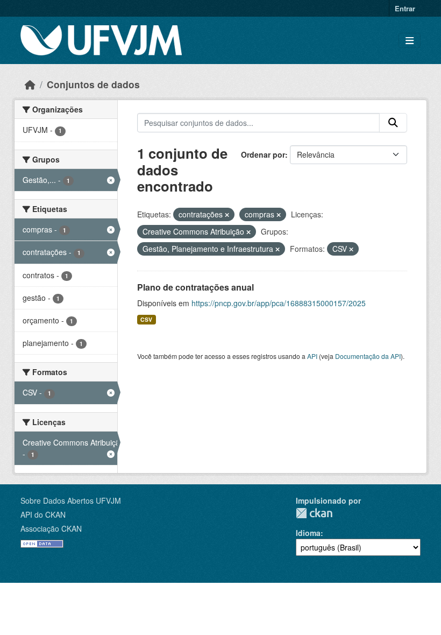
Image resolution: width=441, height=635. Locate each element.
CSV (146, 319)
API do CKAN (43, 514)
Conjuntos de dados (93, 84)
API (312, 356)
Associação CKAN (51, 528)
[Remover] (227, 214)
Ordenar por (263, 154)
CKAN (314, 513)
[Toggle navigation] (410, 40)
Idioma (308, 532)
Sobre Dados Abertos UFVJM (70, 500)
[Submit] (393, 122)
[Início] (30, 84)
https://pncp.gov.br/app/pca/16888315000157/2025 (278, 303)
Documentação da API (368, 356)
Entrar (405, 8)
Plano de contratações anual (195, 287)
